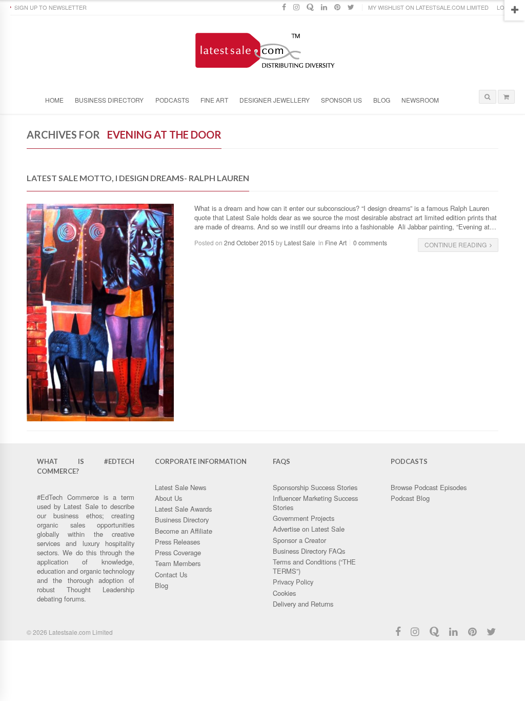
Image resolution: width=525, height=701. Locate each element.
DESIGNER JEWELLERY (274, 99)
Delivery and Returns (303, 604)
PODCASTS (172, 99)
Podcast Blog (410, 498)
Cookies (284, 593)
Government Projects (303, 518)
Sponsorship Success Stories (315, 487)
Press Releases (177, 542)
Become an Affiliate (183, 531)
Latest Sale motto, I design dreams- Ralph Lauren (138, 178)
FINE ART (214, 99)
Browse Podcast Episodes (429, 487)
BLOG (381, 99)
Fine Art (336, 242)
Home (54, 99)
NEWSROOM (420, 99)
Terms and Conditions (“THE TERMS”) (314, 566)
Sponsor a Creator (299, 540)
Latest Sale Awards (183, 509)
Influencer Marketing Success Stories (315, 502)
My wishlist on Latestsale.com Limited (428, 7)
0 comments (370, 242)
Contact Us (171, 574)
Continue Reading (456, 244)
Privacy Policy (293, 582)
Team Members (177, 563)
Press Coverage (178, 552)
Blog (161, 585)
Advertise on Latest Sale (309, 529)
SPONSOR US (341, 99)
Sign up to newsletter (50, 7)
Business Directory (109, 99)
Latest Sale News (180, 487)
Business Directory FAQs (309, 551)
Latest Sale (299, 242)
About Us (168, 498)
